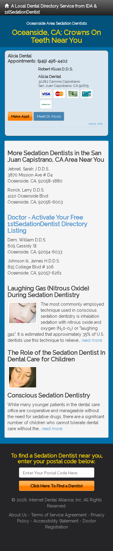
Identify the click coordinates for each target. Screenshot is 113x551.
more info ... (97, 123)
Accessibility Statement (55, 521)
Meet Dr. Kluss (49, 116)
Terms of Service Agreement (58, 515)
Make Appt (20, 116)
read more (92, 340)
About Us (18, 515)
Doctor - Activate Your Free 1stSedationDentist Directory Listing (47, 224)
